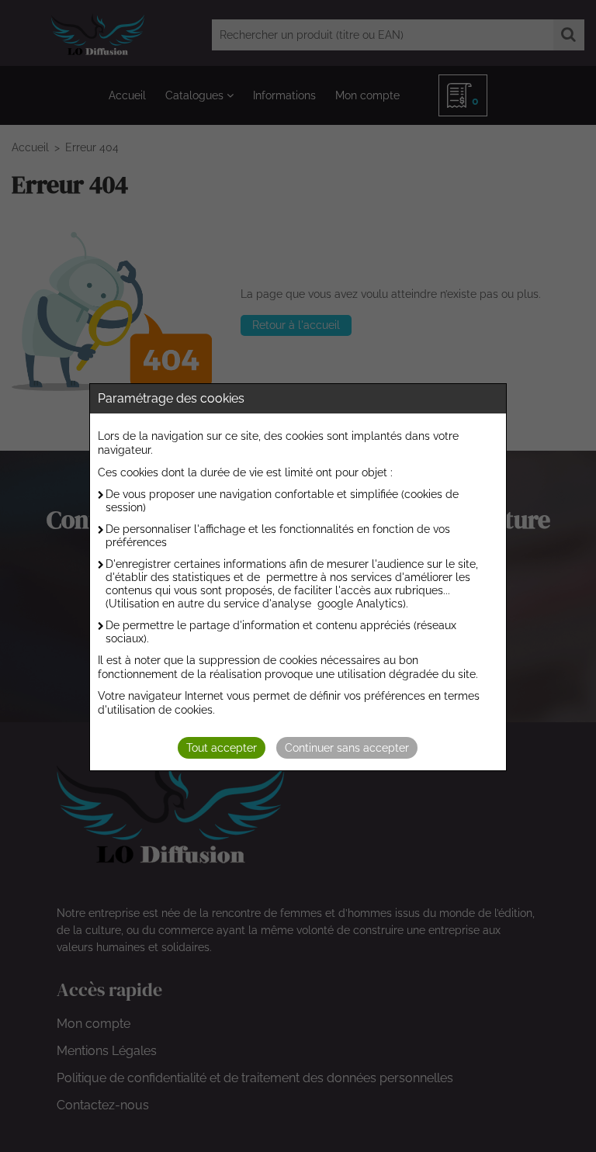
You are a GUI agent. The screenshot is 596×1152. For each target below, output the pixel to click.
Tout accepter (221, 748)
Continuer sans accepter (347, 748)
